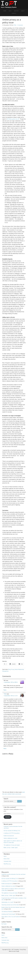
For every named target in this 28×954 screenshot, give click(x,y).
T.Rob (15, 25)
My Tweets (4, 924)
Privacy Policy (23, 949)
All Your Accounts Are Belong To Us (12, 830)
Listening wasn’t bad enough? (8, 914)
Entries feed (6, 858)
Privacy (12, 669)
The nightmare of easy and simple (12, 845)
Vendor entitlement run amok (10, 838)
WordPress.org (7, 864)
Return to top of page (14, 951)
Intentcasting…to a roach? (7, 902)
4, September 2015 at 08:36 (11, 682)
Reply (5, 690)
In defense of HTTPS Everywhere (12, 833)
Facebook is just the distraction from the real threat (13, 874)
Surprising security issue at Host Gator (10, 904)
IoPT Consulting (13, 4)
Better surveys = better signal (11, 847)
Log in (5, 856)
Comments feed (7, 861)
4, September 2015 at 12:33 (11, 695)
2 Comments (20, 25)
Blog (9, 669)
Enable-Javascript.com (9, 835)
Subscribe (7, 817)
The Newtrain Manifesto (7, 911)
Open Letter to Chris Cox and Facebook (11, 916)
